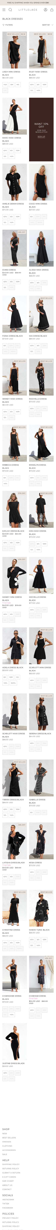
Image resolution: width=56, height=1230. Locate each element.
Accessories (9, 1150)
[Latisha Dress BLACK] (14, 840)
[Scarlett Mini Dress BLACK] (41, 645)
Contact (6, 1189)
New (4, 1133)
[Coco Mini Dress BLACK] (41, 182)
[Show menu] (4, 9)
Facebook (7, 1208)
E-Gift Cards (9, 1177)
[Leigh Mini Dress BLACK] (14, 50)
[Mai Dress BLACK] (41, 314)
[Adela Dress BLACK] (14, 645)
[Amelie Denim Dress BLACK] (14, 182)
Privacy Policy (10, 1218)
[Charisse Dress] (41, 974)
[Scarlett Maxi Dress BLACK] (14, 711)
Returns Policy (10, 1169)
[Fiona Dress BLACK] (14, 314)
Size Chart (8, 1181)
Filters (9, 25)
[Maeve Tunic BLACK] (41, 908)
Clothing (7, 1146)
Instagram (8, 1200)
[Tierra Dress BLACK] (14, 778)
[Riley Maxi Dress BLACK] (41, 50)
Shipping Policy (11, 1164)
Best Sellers (9, 1138)
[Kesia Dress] (41, 840)
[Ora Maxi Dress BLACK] (41, 509)
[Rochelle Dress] (41, 377)
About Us (7, 1185)
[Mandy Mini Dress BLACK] (14, 575)
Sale (4, 1154)
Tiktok (5, 1204)
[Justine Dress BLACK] (14, 1041)
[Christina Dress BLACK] (14, 908)
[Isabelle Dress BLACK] (41, 778)
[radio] (5, 84)
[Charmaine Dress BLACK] (14, 974)
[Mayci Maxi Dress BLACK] (14, 116)
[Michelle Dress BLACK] (41, 575)
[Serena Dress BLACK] (41, 711)
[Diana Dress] (14, 248)
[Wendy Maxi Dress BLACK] (14, 377)
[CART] (52, 9)
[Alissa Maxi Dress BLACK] (41, 248)
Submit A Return (11, 1173)
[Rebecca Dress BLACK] (14, 443)
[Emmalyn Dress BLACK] (41, 443)
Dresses (6, 1142)
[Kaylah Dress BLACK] (14, 509)
